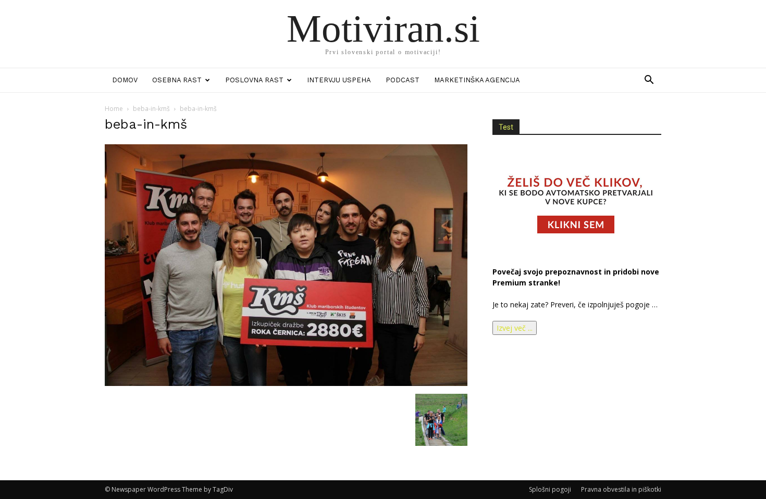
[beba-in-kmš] (286, 383)
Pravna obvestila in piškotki (621, 489)
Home (114, 108)
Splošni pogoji (550, 489)
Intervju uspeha (339, 80)
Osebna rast (177, 80)
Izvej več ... (515, 328)
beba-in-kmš (151, 108)
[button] (648, 81)
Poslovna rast (254, 80)
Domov (125, 80)
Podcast (402, 80)
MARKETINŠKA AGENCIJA (477, 80)
